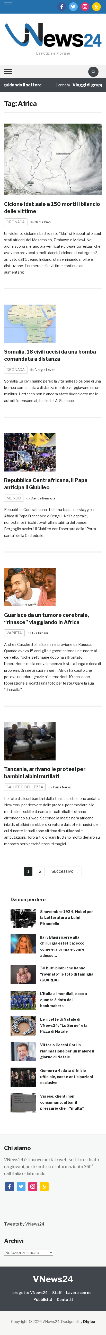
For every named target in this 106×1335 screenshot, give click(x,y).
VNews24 (53, 1279)
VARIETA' (14, 633)
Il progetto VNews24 (29, 1292)
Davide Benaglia (43, 498)
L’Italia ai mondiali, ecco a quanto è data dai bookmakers (63, 999)
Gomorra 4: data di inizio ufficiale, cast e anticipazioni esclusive (66, 1076)
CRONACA (15, 222)
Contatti (65, 1299)
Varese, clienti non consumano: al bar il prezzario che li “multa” (62, 1102)
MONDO (13, 498)
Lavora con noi (79, 1292)
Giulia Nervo (62, 787)
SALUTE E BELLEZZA (24, 787)
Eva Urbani (40, 633)
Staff (56, 1292)
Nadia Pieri (42, 222)
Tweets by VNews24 (24, 1224)
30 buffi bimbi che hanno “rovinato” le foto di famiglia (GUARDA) (66, 974)
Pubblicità (42, 1299)
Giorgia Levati (44, 370)
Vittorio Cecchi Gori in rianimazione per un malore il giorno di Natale (67, 1051)
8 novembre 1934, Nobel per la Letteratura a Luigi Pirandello (66, 917)
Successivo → (64, 871)
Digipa (89, 1321)
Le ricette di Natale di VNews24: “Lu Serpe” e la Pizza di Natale (63, 1025)
